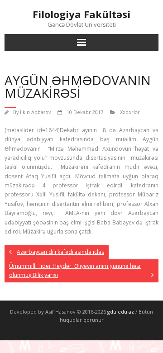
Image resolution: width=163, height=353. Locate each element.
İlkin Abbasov (35, 112)
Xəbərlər (130, 112)
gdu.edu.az (120, 311)
